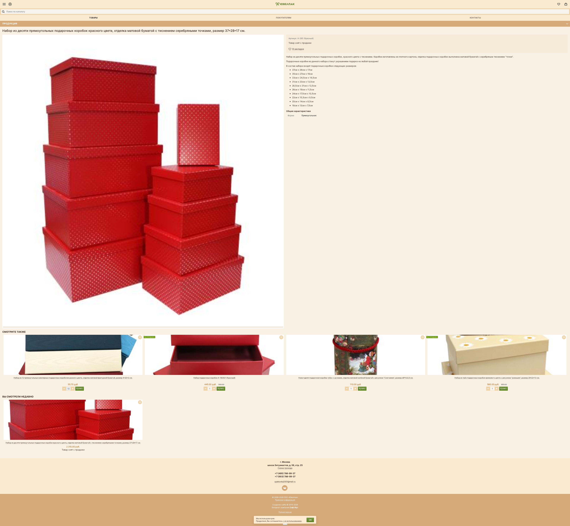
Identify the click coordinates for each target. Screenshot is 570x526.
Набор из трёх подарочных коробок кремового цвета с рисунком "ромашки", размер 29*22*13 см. (497, 378)
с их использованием (292, 521)
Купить (79, 388)
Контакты (475, 17)
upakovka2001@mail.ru (285, 481)
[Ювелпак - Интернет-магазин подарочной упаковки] (285, 4)
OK (310, 520)
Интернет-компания (285, 507)
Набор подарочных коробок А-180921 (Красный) (214, 378)
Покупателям (283, 17)
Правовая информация (285, 500)
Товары (93, 17)
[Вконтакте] (285, 488)
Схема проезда (285, 468)
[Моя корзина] (566, 4)
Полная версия (285, 512)
